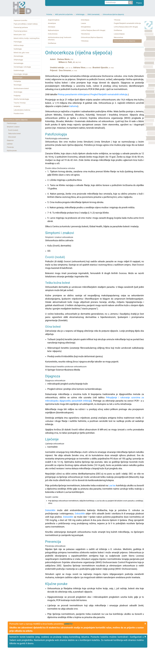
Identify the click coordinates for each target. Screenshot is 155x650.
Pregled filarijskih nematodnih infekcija (108, 94)
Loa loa (112, 485)
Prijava (139, 3)
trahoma (73, 106)
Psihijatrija (17, 81)
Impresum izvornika (20, 20)
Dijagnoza (10, 140)
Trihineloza (84, 41)
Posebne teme (19, 113)
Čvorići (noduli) (13, 130)
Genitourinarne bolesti (21, 88)
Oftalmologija (18, 60)
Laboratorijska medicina (22, 110)
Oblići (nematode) (93, 14)
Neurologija (17, 85)
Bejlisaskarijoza (53, 30)
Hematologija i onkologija (22, 67)
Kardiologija (18, 49)
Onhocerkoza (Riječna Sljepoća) (92, 37)
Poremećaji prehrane (21, 27)
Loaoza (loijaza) (119, 34)
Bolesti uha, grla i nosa (21, 52)
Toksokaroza (85, 34)
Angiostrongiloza (53, 20)
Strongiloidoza (86, 27)
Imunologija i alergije (21, 74)
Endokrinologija (19, 70)
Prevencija (10, 147)
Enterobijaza (85, 20)
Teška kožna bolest (14, 133)
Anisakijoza (52, 23)
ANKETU (68, 624)
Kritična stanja (18, 45)
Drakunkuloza (52, 34)
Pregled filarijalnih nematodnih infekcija (127, 23)
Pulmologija (18, 42)
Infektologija (80, 14)
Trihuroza (117, 20)
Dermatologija (18, 63)
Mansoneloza (118, 37)
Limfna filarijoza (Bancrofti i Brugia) (126, 27)
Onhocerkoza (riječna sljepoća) (113, 14)
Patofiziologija (11, 123)
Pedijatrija (17, 96)
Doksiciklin (50, 510)
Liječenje (9, 144)
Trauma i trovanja (20, 103)
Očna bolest (12, 137)
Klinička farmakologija (21, 99)
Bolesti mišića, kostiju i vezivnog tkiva (26, 38)
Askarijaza (51, 27)
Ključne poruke (12, 150)
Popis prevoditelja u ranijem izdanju (26, 24)
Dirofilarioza (52, 43)
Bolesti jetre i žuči (20, 34)
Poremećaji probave (20, 31)
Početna (49, 14)
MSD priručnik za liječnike (64, 14)
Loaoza (83, 23)
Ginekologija (18, 92)
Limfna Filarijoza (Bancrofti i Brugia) (93, 30)
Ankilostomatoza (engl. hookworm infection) (59, 38)
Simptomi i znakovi (13, 127)
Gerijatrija (17, 106)
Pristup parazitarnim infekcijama (73, 94)
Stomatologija (18, 56)
